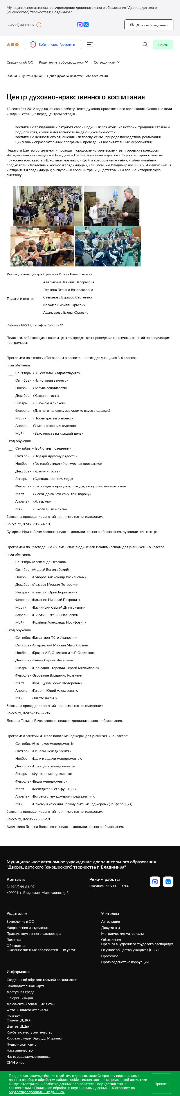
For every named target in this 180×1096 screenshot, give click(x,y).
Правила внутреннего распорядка (34, 933)
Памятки (14, 939)
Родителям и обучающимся (61, 62)
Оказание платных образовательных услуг (41, 950)
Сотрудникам (104, 62)
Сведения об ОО (20, 62)
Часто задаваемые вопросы (29, 1056)
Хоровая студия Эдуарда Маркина (34, 1038)
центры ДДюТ (32, 76)
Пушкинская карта (21, 1044)
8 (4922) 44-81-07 (20, 25)
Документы (110, 927)
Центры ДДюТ (19, 1026)
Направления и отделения (28, 927)
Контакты (14, 1016)
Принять (161, 1083)
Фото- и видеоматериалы (27, 1010)
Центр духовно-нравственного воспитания (77, 76)
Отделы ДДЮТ (19, 1020)
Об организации (20, 998)
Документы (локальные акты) (30, 1004)
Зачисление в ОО (20, 921)
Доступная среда (20, 992)
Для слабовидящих (152, 25)
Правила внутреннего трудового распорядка (137, 944)
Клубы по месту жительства (29, 1032)
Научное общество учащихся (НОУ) (129, 950)
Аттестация (110, 921)
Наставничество (20, 1050)
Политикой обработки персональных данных (71, 1087)
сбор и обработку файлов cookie (53, 1079)
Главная (12, 76)
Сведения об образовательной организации (42, 979)
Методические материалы (122, 933)
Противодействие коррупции (125, 962)
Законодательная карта (26, 986)
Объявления (16, 945)
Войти (163, 45)
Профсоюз (109, 956)
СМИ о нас (15, 1062)
